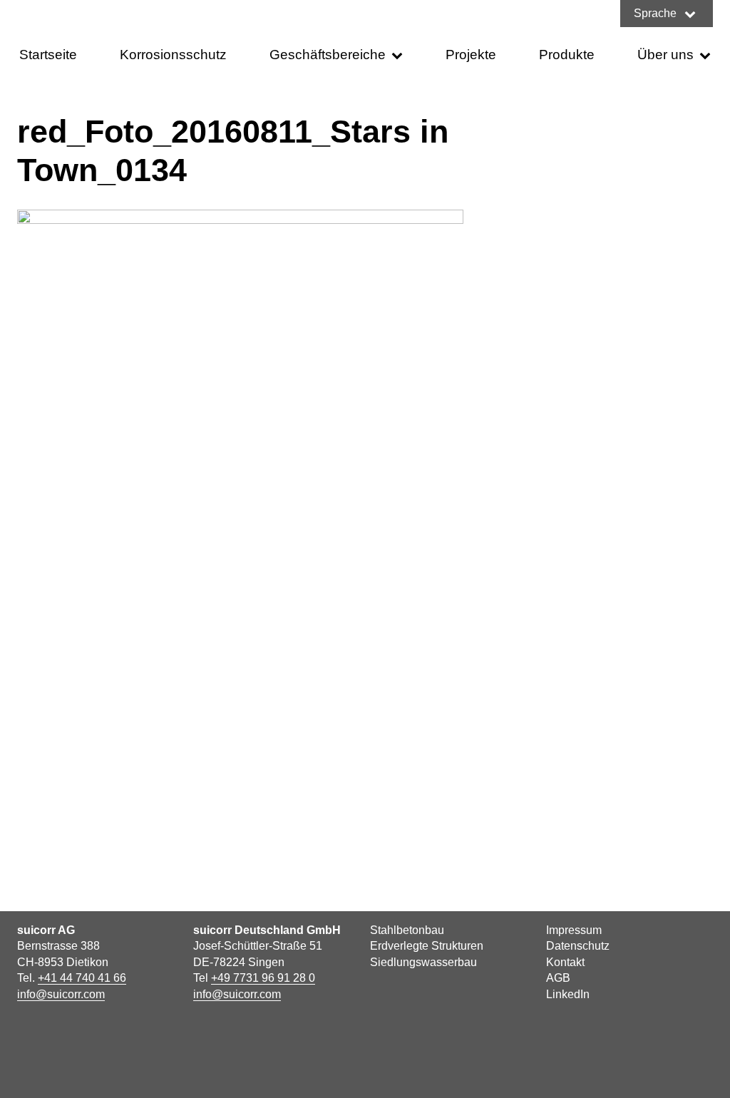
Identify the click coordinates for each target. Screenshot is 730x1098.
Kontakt (565, 962)
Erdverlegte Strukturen (426, 946)
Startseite (48, 54)
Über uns (665, 54)
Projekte (471, 54)
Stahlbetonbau (407, 930)
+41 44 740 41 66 (82, 978)
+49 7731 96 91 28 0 (263, 978)
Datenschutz (578, 946)
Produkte (567, 54)
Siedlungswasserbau (423, 962)
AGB (558, 978)
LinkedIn (568, 994)
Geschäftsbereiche (327, 54)
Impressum (574, 930)
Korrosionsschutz (173, 54)
